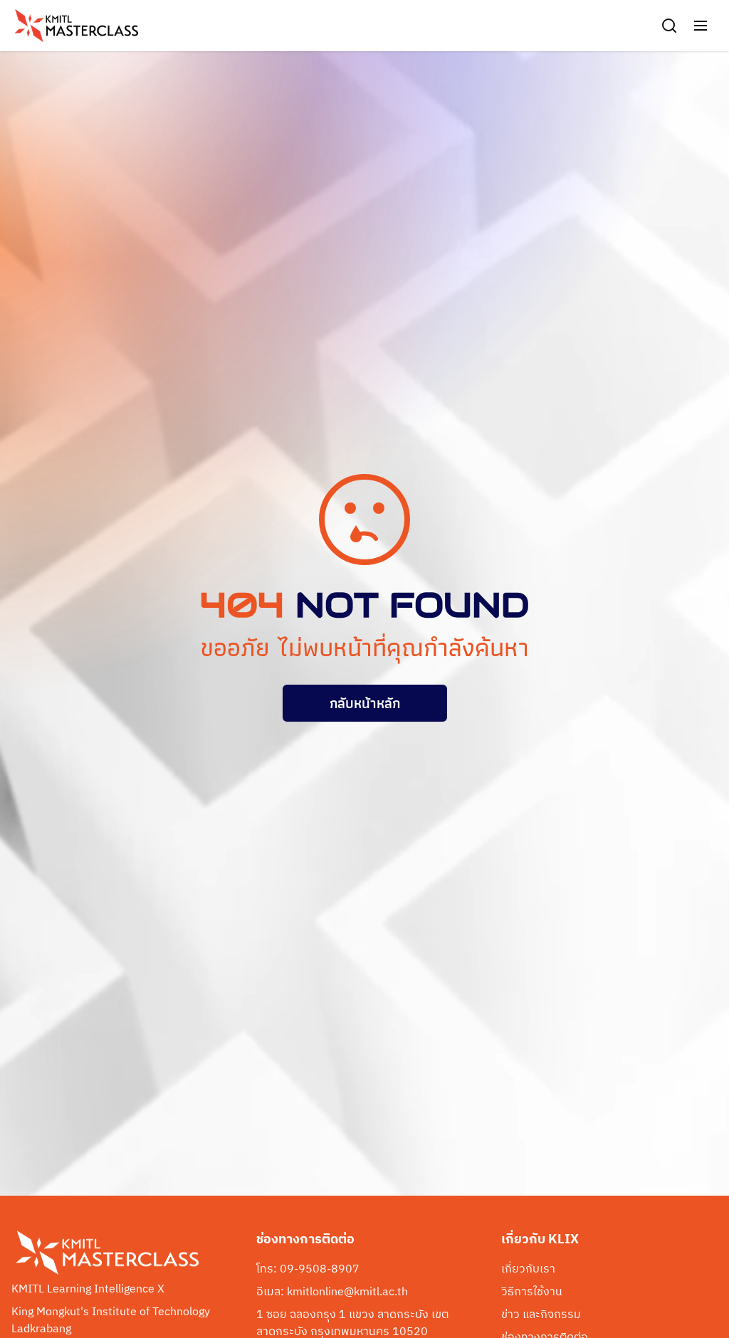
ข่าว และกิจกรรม (541, 1315)
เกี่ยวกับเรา (528, 1269)
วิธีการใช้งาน (531, 1292)
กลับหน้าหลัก (365, 703)
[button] (700, 26)
